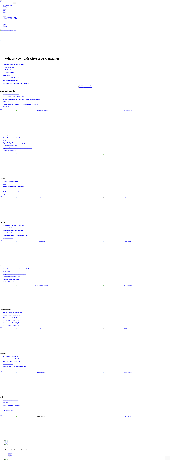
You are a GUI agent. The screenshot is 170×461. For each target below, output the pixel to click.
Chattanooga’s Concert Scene (11, 279)
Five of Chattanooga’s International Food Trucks (16, 269)
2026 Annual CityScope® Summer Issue (11, 276)
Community (5, 13)
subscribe (5, 22)
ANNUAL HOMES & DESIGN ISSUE (11, 315)
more (1, 109)
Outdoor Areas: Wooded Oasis (11, 317)
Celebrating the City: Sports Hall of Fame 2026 (15, 235)
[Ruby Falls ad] (127, 241)
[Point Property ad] (127, 110)
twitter (4, 25)
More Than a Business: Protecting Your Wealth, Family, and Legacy (21, 99)
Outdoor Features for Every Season (12, 312)
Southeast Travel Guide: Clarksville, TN (14, 361)
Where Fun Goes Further (8, 364)
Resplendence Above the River (11, 94)
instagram (5, 26)
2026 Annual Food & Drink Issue (10, 145)
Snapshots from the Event (8, 227)
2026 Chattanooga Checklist (10, 356)
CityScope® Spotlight (7, 5)
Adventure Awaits (6, 369)
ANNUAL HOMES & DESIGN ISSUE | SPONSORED (15, 96)
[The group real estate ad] (127, 372)
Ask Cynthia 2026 (8, 410)
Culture (4, 407)
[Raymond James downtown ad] (41, 110)
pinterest (4, 27)
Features (4, 6)
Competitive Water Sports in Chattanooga (14, 274)
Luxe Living (5, 402)
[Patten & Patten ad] (41, 154)
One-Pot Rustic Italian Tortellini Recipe (13, 186)
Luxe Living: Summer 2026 (10, 400)
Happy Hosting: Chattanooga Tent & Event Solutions (17, 148)
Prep (4, 189)
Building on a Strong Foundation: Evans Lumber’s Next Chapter (20, 104)
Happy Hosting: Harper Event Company (14, 143)
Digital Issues (5, 16)
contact (4, 20)
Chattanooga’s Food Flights (10, 181)
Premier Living (6, 7)
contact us (7, 452)
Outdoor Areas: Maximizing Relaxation (13, 323)
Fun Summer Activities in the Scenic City (11, 358)
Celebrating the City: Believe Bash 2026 (13, 225)
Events (4, 12)
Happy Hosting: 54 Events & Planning (13, 137)
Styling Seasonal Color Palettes (11, 405)
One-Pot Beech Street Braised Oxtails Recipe (15, 191)
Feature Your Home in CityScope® (10, 17)
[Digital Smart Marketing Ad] (127, 197)
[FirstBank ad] (127, 416)
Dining (4, 11)
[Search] (6, 3)
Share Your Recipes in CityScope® (10, 18)
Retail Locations (6, 15)
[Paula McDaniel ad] (41, 372)
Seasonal (4, 9)
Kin (3, 412)
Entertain (4, 140)
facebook (5, 24)
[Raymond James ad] (127, 285)
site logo (2, 1)
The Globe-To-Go (6, 271)
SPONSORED (6, 101)
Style (4, 10)
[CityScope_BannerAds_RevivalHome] (127, 154)
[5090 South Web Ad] (127, 328)
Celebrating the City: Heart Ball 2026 (13, 230)
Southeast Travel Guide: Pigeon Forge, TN (14, 366)
